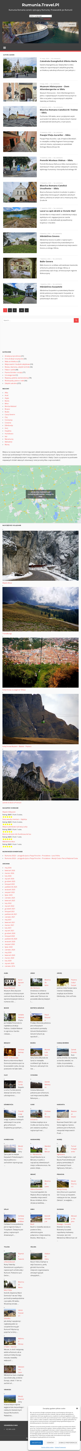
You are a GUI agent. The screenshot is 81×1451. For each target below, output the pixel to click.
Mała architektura (11, 361)
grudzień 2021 (10, 909)
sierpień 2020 (10, 944)
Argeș (7, 398)
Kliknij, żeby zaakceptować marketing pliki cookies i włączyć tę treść (41, 494)
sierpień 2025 (10, 892)
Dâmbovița (9, 425)
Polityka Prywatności (60, 1447)
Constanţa (8, 420)
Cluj (6, 417)
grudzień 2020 (10, 933)
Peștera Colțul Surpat (74, 982)
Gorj (6, 428)
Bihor (7, 403)
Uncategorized (10, 375)
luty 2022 (8, 903)
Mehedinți (8, 442)
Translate (46, 19)
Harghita (8, 431)
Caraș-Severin (10, 414)
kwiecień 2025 (10, 900)
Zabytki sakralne (11, 383)
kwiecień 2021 (10, 922)
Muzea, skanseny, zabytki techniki (17, 367)
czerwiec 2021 (10, 917)
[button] (77, 1408)
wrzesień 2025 (10, 890)
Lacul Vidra (56, 856)
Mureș (7, 444)
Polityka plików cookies (47, 1447)
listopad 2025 (10, 884)
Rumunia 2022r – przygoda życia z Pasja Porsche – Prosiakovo (27, 856)
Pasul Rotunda (47, 1017)
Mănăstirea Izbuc (8, 841)
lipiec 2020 (9, 947)
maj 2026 (8, 868)
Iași (6, 436)
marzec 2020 (9, 958)
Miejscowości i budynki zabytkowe (17, 364)
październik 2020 (11, 939)
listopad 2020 (10, 936)
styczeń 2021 (9, 931)
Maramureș (9, 439)
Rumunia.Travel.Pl (40, 4)
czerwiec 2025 (10, 898)
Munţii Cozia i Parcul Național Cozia (65, 858)
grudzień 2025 (10, 881)
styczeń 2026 (9, 879)
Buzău (7, 412)
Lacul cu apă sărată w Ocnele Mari (58, 211)
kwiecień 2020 (10, 955)
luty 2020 (8, 961)
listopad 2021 (10, 911)
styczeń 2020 (9, 963)
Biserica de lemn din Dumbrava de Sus (16, 834)
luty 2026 (8, 876)
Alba (6, 393)
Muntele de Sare (47, 1052)
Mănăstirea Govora (49, 236)
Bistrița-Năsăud (10, 406)
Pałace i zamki (10, 370)
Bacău (7, 401)
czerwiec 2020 (10, 950)
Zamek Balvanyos (47, 1084)
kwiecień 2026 (10, 870)
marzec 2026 (9, 873)
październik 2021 (11, 914)
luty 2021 (8, 928)
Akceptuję (36, 1443)
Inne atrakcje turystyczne (14, 359)
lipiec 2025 (9, 895)
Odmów (50, 1443)
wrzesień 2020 (10, 941)
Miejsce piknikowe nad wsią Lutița (14, 827)
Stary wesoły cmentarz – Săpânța (14, 819)
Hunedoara (9, 434)
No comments (55, 58)
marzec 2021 (9, 925)
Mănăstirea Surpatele (51, 287)
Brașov (7, 409)
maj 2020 (8, 952)
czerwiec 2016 (10, 966)
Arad (6, 395)
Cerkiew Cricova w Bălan (21, 1218)
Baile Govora (46, 261)
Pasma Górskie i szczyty (13, 372)
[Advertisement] (14, 336)
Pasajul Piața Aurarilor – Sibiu (55, 135)
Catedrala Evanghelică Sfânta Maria (58, 61)
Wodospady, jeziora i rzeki (14, 381)
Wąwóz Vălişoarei (8, 812)
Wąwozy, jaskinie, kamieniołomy (16, 378)
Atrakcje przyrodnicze (13, 356)
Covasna (8, 423)
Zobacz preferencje (68, 1443)
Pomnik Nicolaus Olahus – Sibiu (56, 160)
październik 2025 (11, 887)
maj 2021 (8, 920)
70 (21, 310)
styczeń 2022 (9, 906)
